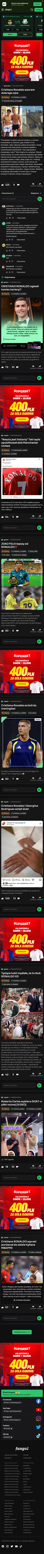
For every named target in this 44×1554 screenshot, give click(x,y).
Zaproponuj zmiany (11, 1455)
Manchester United (28, 1514)
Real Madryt (26, 1516)
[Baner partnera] (22, 60)
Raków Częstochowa (11, 1527)
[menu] (2, 9)
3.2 (17, 29)
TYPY (25, 35)
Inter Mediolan (27, 1532)
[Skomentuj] (39, 378)
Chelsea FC (26, 1506)
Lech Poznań (8, 1508)
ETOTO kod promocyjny (12, 1465)
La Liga (25, 1476)
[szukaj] (31, 9)
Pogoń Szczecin (9, 1522)
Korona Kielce (8, 1532)
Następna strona (20, 1332)
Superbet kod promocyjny (12, 1473)
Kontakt (26, 1455)
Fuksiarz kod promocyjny (12, 1476)
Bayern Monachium (28, 1522)
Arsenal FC (26, 1503)
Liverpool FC (26, 1508)
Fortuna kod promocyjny (12, 1481)
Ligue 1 (25, 1484)
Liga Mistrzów (27, 1487)
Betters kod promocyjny (11, 1487)
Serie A (25, 1481)
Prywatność (27, 1458)
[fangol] (22, 1449)
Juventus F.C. (27, 1530)
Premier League (27, 1473)
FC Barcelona (27, 1519)
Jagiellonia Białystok (10, 1519)
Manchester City (28, 1511)
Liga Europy (26, 1489)
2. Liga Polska (27, 1471)
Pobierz (37, 4)
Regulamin (8, 1458)
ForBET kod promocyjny (11, 1492)
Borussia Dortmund (28, 1524)
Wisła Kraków (8, 1506)
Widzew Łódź (8, 1524)
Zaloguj (39, 10)
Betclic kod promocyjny (11, 1489)
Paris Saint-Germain (29, 1527)
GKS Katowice (9, 1530)
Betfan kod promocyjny (11, 1484)
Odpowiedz (21, 218)
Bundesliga (26, 1479)
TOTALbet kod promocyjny (12, 1495)
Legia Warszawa (9, 1503)
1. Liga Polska (27, 1468)
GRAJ (10, 34)
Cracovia (7, 1516)
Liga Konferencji (28, 1492)
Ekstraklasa (26, 1465)
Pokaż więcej (11, 236)
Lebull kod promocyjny (11, 1468)
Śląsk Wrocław (9, 1514)
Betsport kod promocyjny (12, 1471)
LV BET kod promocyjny (11, 1479)
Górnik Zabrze (9, 1511)
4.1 (27, 29)
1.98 (7, 29)
